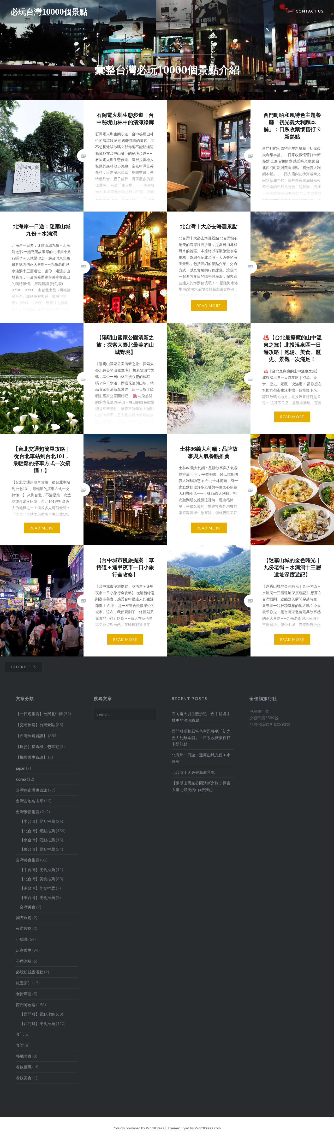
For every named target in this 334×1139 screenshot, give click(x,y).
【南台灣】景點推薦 (37, 839)
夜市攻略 (24, 928)
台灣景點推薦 (27, 811)
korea (21, 779)
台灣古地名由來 (29, 800)
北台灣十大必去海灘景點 (193, 772)
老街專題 (24, 993)
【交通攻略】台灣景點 (35, 724)
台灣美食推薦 (27, 860)
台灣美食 (27, 907)
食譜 (20, 1045)
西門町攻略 (25, 1004)
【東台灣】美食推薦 (37, 897)
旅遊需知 (24, 982)
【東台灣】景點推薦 (37, 849)
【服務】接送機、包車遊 (37, 746)
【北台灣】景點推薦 (37, 830)
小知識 (22, 939)
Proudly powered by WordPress (138, 1128)
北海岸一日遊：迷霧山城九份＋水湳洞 (201, 758)
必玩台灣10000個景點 (48, 11)
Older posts (23, 667)
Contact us (310, 11)
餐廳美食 (24, 1056)
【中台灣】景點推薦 (37, 821)
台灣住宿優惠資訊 (31, 790)
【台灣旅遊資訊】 (31, 735)
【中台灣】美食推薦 (37, 869)
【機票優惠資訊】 (31, 757)
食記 (20, 1034)
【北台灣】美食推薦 (37, 878)
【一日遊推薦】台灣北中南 (39, 713)
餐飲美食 (24, 1077)
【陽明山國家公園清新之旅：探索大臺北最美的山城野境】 (201, 786)
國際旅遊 (24, 917)
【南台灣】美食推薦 (37, 888)
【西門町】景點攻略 (37, 1014)
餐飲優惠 (24, 1066)
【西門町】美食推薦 (37, 1023)
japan (20, 768)
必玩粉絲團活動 (29, 971)
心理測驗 (24, 961)
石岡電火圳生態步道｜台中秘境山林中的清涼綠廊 (201, 716)
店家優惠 (24, 950)
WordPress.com (208, 1128)
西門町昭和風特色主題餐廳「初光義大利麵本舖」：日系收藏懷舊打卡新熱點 (201, 737)
